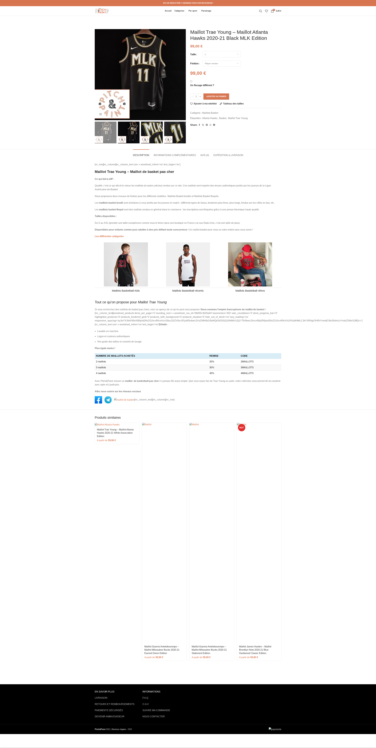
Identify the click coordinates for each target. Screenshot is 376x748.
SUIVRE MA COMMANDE (156, 710)
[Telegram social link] (214, 125)
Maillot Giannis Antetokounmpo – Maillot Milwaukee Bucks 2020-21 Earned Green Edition (161, 649)
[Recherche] (260, 11)
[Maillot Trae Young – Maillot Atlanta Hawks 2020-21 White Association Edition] (117, 424)
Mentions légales (119, 729)
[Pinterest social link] (207, 125)
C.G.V (145, 704)
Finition (194, 63)
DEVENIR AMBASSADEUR (109, 716)
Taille (193, 54)
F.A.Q (145, 698)
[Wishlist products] (266, 11)
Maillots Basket (210, 113)
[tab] (141, 153)
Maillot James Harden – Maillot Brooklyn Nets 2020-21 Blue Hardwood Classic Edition (255, 649)
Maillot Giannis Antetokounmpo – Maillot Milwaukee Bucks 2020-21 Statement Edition (209, 649)
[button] (98, 132)
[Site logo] (102, 11)
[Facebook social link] (199, 125)
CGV (130, 729)
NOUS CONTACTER (153, 716)
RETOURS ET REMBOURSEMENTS (115, 704)
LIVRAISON (101, 698)
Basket (222, 118)
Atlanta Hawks (209, 118)
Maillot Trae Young (238, 118)
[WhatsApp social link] (210, 125)
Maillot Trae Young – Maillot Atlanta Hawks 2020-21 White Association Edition (115, 432)
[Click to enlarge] (100, 114)
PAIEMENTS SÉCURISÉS (109, 710)
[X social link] (203, 125)
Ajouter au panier (216, 96)
